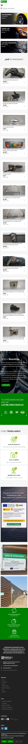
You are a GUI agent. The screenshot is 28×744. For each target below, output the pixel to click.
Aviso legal (4, 703)
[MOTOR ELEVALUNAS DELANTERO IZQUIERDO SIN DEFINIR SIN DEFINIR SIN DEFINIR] (14, 96)
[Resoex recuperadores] (7, 1)
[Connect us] (2, 728)
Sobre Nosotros (5, 685)
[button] (1, 415)
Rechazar (10, 741)
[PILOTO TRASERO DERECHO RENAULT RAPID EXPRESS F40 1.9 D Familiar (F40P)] (14, 143)
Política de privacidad (6, 701)
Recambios (4, 682)
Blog (3, 689)
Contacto (4, 691)
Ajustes (16, 741)
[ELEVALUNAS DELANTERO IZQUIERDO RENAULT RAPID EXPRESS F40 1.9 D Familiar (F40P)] (14, 214)
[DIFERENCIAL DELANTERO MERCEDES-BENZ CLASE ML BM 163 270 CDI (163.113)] (14, 73)
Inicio (3, 680)
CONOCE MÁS (6, 385)
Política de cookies (6, 705)
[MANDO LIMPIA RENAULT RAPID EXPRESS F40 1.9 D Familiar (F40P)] (14, 167)
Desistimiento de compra (7, 709)
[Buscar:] (13, 8)
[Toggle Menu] (2, 6)
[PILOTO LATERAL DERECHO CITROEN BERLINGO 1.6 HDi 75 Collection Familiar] (14, 120)
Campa (3, 684)
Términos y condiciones (7, 707)
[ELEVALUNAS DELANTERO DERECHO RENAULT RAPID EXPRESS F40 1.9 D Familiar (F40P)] (14, 190)
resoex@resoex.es (7, 668)
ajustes (11, 737)
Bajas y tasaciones (6, 687)
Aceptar (4, 741)
